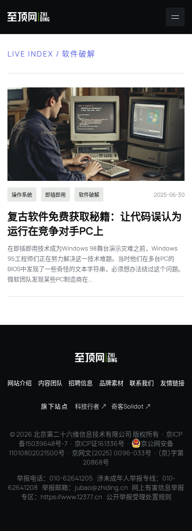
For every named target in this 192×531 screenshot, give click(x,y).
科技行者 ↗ (91, 406)
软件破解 (89, 194)
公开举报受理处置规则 (138, 496)
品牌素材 (111, 383)
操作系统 (22, 194)
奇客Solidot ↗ (131, 406)
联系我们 (142, 383)
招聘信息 (81, 383)
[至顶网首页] (28, 17)
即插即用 (55, 194)
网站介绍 (19, 383)
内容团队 (50, 383)
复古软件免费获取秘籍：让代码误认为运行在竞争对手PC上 (94, 223)
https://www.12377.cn (71, 496)
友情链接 (172, 383)
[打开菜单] (175, 16)
